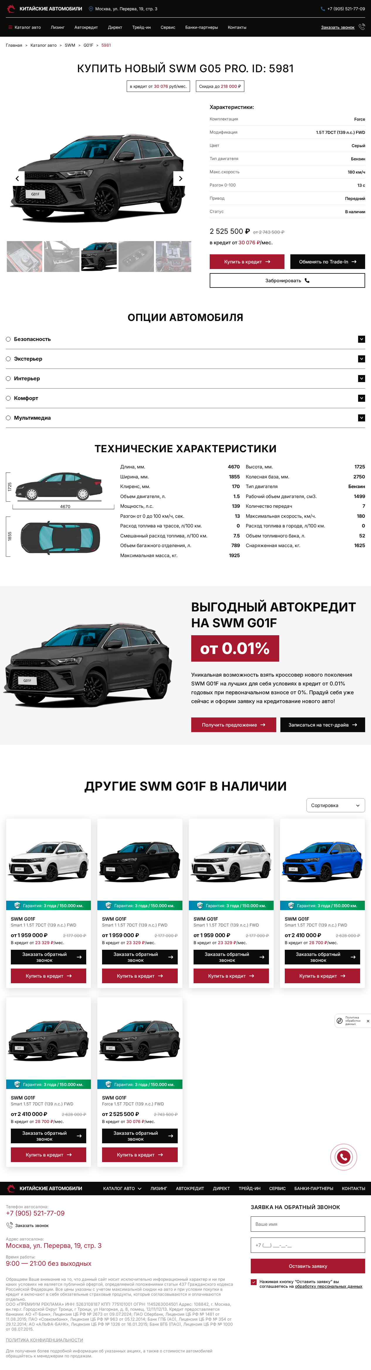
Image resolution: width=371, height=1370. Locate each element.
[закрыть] (368, 1020)
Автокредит (86, 27)
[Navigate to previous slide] (17, 178)
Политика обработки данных (352, 1021)
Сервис (168, 27)
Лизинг (58, 27)
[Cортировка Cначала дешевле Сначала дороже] (335, 805)
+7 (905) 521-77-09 (346, 8)
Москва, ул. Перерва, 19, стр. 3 (126, 8)
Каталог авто (44, 45)
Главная (14, 45)
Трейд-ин (141, 27)
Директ (115, 27)
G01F (88, 45)
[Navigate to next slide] (180, 178)
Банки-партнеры (201, 27)
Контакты (237, 27)
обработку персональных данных (328, 1286)
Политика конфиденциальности (44, 1339)
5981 (106, 45)
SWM (70, 45)
